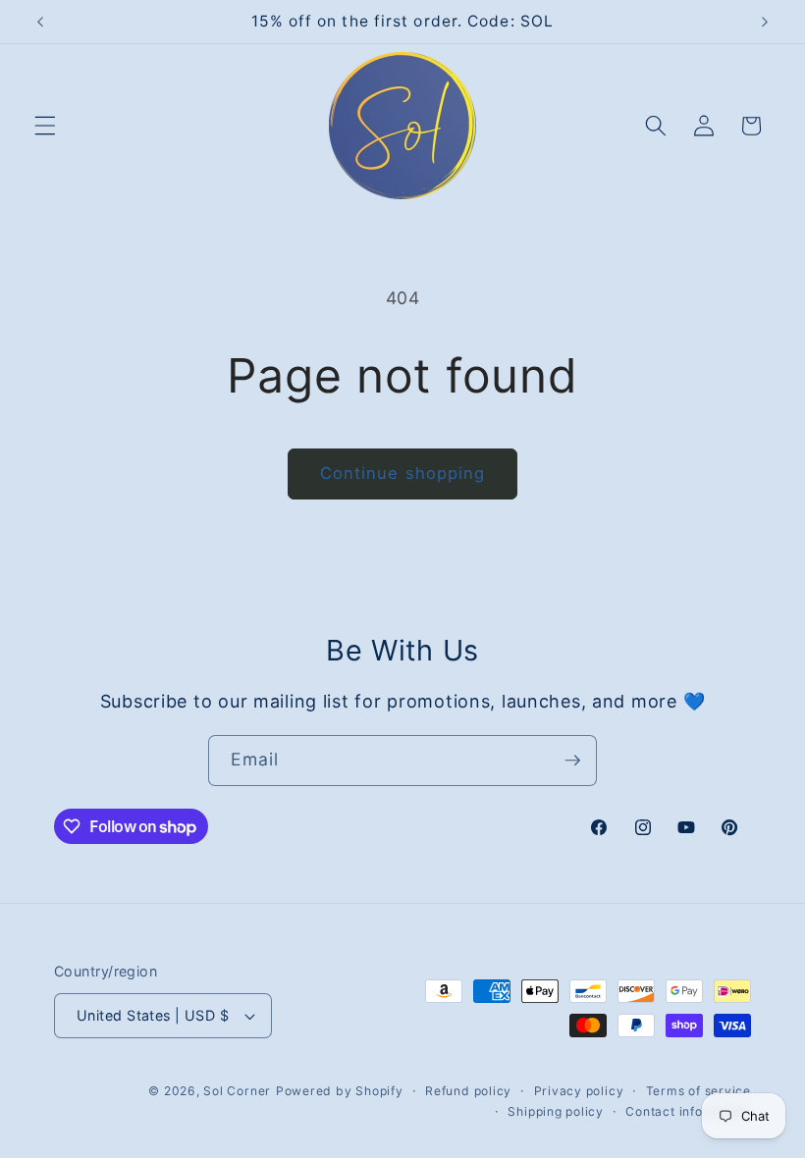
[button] (45, 125)
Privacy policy (579, 1090)
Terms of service (698, 1090)
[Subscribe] (572, 760)
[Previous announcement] (40, 21)
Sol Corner (237, 1090)
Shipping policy (556, 1111)
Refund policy (468, 1090)
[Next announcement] (764, 21)
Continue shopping (403, 473)
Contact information (688, 1111)
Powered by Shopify (339, 1090)
